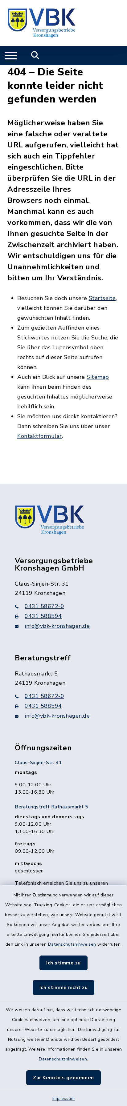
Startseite (102, 298)
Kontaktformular (39, 436)
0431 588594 (43, 616)
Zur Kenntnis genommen (63, 1077)
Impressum (63, 1098)
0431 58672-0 (44, 606)
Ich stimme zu (63, 963)
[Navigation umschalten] (11, 55)
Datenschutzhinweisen (72, 944)
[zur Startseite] (41, 23)
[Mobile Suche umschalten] (35, 55)
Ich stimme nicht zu (63, 987)
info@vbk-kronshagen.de (57, 626)
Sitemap (98, 377)
